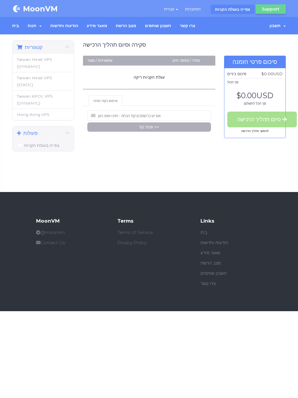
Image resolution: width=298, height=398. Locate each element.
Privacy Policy (132, 242)
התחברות (193, 9)
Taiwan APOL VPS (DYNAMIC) (35, 99)
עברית (169, 9)
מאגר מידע (97, 25)
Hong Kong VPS (33, 114)
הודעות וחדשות (64, 25)
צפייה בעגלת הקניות (232, 9)
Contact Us (52, 242)
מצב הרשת (126, 25)
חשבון (276, 25)
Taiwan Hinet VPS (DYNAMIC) (34, 63)
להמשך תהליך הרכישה (255, 131)
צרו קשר (187, 25)
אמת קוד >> (149, 127)
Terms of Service (135, 232)
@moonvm (52, 232)
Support (270, 9)
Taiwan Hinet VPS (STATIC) (34, 81)
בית (15, 25)
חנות (33, 25)
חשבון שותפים (158, 25)
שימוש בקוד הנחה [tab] (105, 101)
